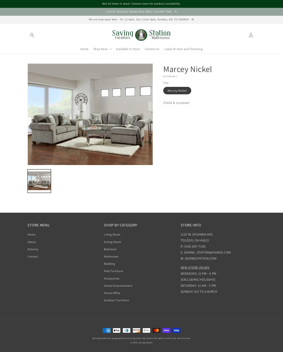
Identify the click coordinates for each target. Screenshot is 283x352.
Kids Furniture (113, 271)
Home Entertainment (118, 286)
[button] (32, 35)
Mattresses (111, 256)
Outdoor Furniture (116, 300)
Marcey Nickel (177, 90)
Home (31, 234)
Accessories (112, 278)
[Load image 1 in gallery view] (39, 181)
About (32, 242)
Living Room (112, 234)
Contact (33, 256)
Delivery (33, 249)
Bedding (109, 264)
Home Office (112, 293)
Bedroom (110, 249)
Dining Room (112, 242)
